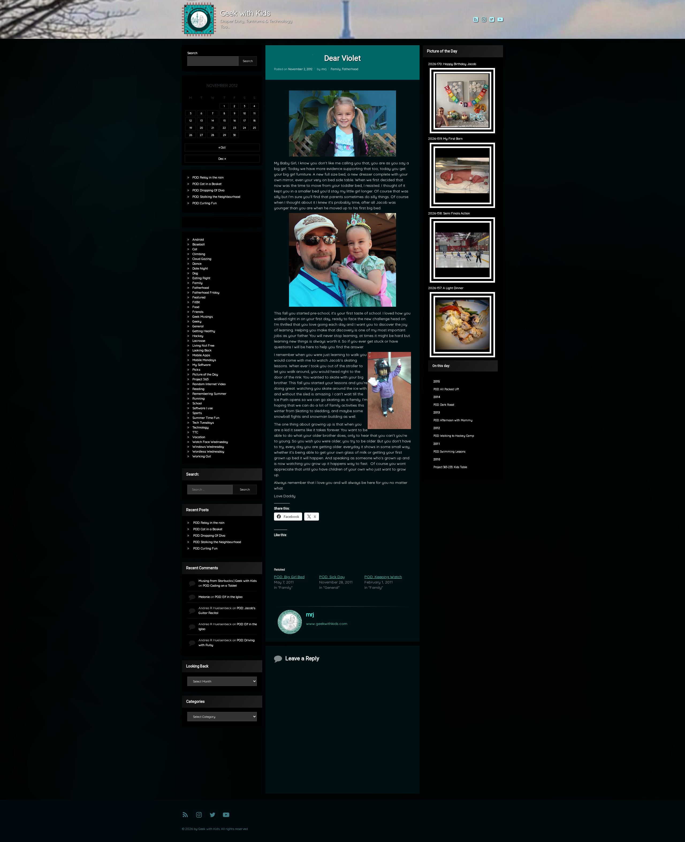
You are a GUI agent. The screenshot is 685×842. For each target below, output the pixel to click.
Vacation (198, 437)
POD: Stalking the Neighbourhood (216, 197)
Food (195, 307)
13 (201, 120)
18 (254, 120)
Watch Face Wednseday (210, 442)
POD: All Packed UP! (446, 389)
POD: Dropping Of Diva (208, 190)
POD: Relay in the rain (208, 177)
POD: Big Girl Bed (289, 576)
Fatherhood (350, 69)
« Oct (222, 147)
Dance (196, 263)
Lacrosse (198, 341)
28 (212, 134)
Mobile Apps (201, 355)
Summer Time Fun (205, 418)
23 (234, 127)
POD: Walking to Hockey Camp (453, 436)
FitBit (196, 302)
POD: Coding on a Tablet (220, 585)
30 (234, 134)
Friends (197, 312)
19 (190, 127)
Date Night (200, 268)
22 (224, 127)
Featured (199, 297)
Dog (195, 273)
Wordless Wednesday (208, 451)
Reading (198, 389)
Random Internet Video (209, 384)
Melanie (204, 597)
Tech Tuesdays (203, 422)
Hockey (197, 336)
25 (254, 127)
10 (244, 113)
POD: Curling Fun (204, 203)
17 (244, 120)
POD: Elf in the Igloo (228, 597)
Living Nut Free (203, 345)
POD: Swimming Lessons (449, 451)
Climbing (198, 254)
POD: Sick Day (332, 576)
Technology (200, 427)
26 (190, 134)
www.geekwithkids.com (326, 623)
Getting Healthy (203, 331)
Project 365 (200, 379)
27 (201, 134)
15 (224, 120)
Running (198, 398)
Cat (194, 249)
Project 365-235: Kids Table (450, 467)
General (198, 326)
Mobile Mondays (204, 360)
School (197, 403)
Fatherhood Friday (205, 292)
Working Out (201, 456)
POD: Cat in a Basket (207, 184)
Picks (196, 369)
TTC (195, 432)
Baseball (198, 244)
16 (234, 120)
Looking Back (202, 350)
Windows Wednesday (208, 447)
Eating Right (201, 278)
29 (224, 134)
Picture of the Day (205, 374)
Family (336, 69)
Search (192, 53)
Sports (197, 413)
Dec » (222, 159)
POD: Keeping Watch (383, 576)
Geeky (196, 321)
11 (254, 113)
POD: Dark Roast (443, 405)
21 (212, 127)
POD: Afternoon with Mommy (453, 420)
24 (244, 127)
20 (201, 127)
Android (198, 239)
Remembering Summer (209, 394)
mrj (323, 69)
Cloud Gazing (201, 259)
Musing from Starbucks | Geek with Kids (228, 581)
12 (190, 120)
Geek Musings (202, 316)
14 (212, 120)
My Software (201, 365)
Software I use (202, 408)
